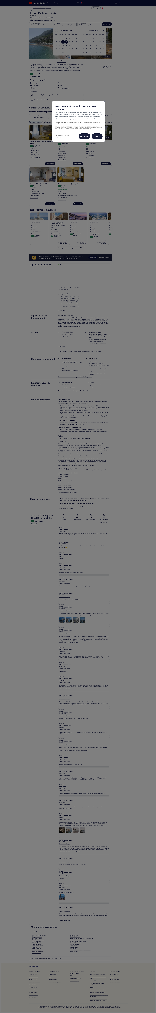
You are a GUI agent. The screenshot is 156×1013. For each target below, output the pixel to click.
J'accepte (97, 136)
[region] (78, 121)
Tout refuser (84, 136)
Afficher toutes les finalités (62, 136)
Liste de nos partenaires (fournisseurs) (64, 130)
